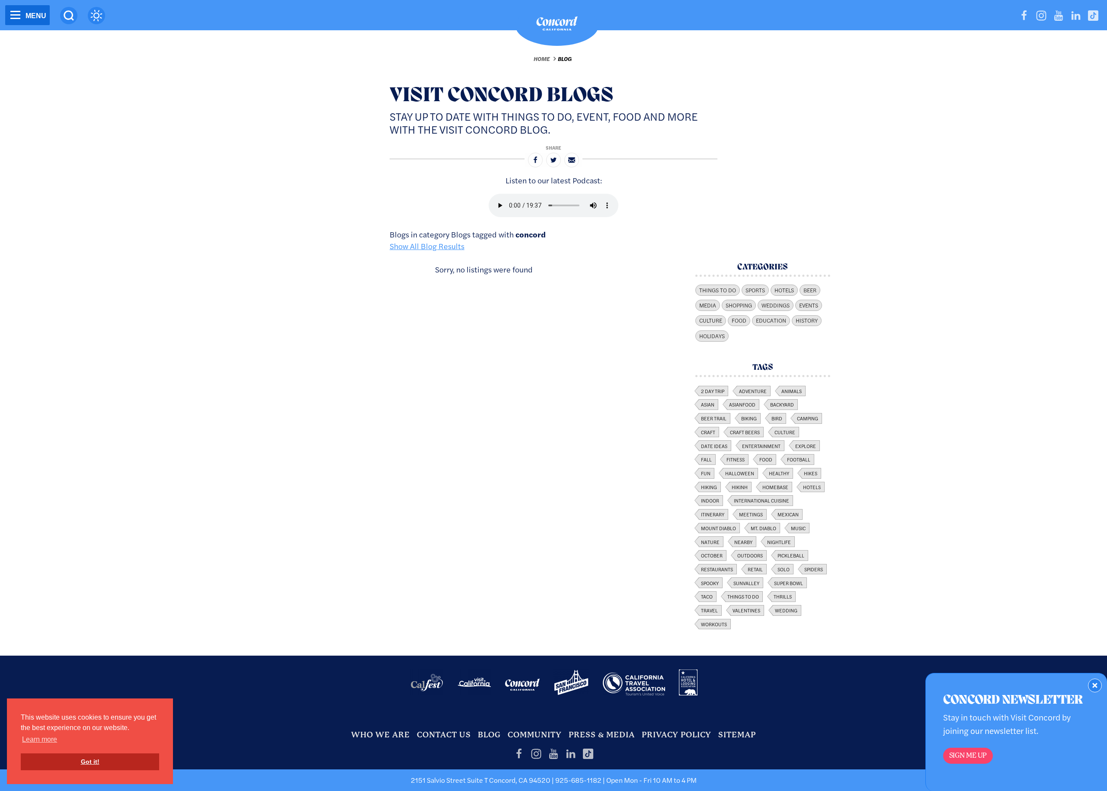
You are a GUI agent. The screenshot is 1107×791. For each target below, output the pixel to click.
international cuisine (761, 500)
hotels (812, 487)
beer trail (713, 418)
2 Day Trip (712, 390)
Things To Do (717, 290)
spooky (710, 583)
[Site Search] (68, 15)
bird (776, 418)
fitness (735, 459)
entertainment (761, 445)
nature (710, 541)
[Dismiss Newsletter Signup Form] (1095, 685)
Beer (809, 290)
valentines (746, 610)
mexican (788, 514)
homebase (775, 487)
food (765, 459)
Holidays (712, 336)
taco (707, 596)
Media (707, 305)
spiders (813, 569)
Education (771, 320)
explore (805, 445)
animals (791, 390)
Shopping (739, 305)
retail (755, 569)
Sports (755, 290)
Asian (707, 404)
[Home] (556, 25)
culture (784, 432)
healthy (779, 473)
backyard (782, 404)
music (798, 528)
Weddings (775, 305)
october (712, 555)
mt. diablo (763, 528)
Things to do (743, 596)
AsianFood (742, 404)
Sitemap (737, 734)
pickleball (790, 555)
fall (706, 459)
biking (749, 418)
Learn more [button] (39, 739)
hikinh (740, 487)
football (798, 459)
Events (808, 305)
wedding (786, 610)
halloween (739, 473)
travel (709, 610)
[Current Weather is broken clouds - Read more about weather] (96, 15)
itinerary (712, 514)
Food (739, 320)
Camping (807, 418)
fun (705, 473)
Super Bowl (788, 583)
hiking (709, 487)
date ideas (714, 445)
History (807, 320)
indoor (710, 500)
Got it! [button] (90, 761)
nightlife (779, 541)
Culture (710, 320)
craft (708, 432)
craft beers (745, 432)
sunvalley (746, 583)
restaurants (717, 569)
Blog (565, 59)
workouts (714, 624)
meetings (751, 514)
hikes (810, 473)
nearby (743, 541)
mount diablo (718, 528)
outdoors (750, 555)
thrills (783, 596)
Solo (783, 569)
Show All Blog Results (427, 245)
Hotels (784, 290)
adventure (753, 390)
